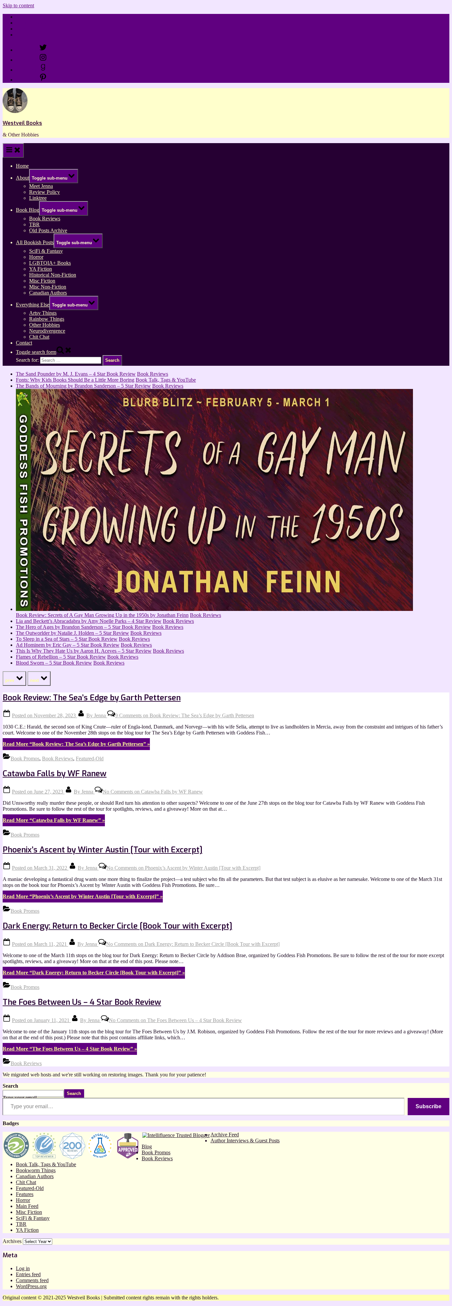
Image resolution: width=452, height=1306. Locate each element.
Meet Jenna (41, 186)
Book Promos (25, 758)
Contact (24, 34)
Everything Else (32, 304)
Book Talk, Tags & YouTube (166, 380)
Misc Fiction (42, 281)
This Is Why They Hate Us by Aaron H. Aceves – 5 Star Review (84, 651)
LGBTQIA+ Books (50, 263)
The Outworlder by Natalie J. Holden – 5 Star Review (72, 633)
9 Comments (184, 715)
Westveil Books (22, 123)
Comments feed (32, 1280)
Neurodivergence (47, 331)
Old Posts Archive (48, 230)
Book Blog (27, 210)
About (22, 178)
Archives (12, 1241)
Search (10, 1086)
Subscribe (428, 1106)
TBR (34, 224)
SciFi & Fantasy (46, 251)
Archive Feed (224, 1134)
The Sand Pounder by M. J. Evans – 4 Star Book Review (76, 374)
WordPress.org (31, 1286)
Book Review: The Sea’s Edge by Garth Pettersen (92, 697)
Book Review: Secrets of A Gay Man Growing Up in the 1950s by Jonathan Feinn (102, 615)
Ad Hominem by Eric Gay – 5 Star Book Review (67, 645)
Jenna (96, 715)
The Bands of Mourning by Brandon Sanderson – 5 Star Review (83, 386)
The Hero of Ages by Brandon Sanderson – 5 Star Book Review (83, 627)
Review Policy (31, 23)
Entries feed (28, 1274)
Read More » (76, 744)
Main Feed (27, 1206)
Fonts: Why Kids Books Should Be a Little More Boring (75, 380)
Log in (23, 1268)
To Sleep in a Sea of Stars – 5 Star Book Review (66, 639)
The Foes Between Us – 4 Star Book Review (82, 1002)
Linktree (24, 28)
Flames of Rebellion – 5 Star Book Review (61, 657)
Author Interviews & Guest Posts (245, 1140)
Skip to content (18, 5)
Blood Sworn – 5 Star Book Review (54, 663)
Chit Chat (39, 337)
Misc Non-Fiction (47, 287)
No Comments (153, 791)
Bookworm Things (36, 1170)
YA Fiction (40, 269)
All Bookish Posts (35, 242)
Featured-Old (90, 758)
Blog (147, 1146)
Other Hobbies (44, 325)
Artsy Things (43, 313)
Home (22, 17)
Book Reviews (44, 218)
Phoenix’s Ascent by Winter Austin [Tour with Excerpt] (103, 849)
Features (24, 1194)
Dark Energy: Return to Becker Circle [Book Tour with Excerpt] (117, 926)
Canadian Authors (48, 293)
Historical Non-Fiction (52, 275)
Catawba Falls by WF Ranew (55, 773)
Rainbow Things (46, 319)
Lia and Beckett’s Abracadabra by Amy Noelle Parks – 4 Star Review (88, 621)
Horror (36, 257)
